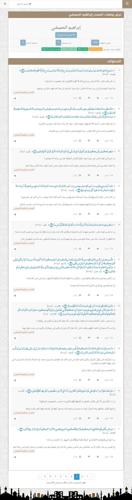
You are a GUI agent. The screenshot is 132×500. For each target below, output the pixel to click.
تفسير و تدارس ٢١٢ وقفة (51, 49)
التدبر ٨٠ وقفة (82, 49)
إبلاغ (75, 98)
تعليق (107, 98)
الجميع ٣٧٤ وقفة (96, 49)
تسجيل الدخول (23, 4)
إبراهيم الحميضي (24, 92)
